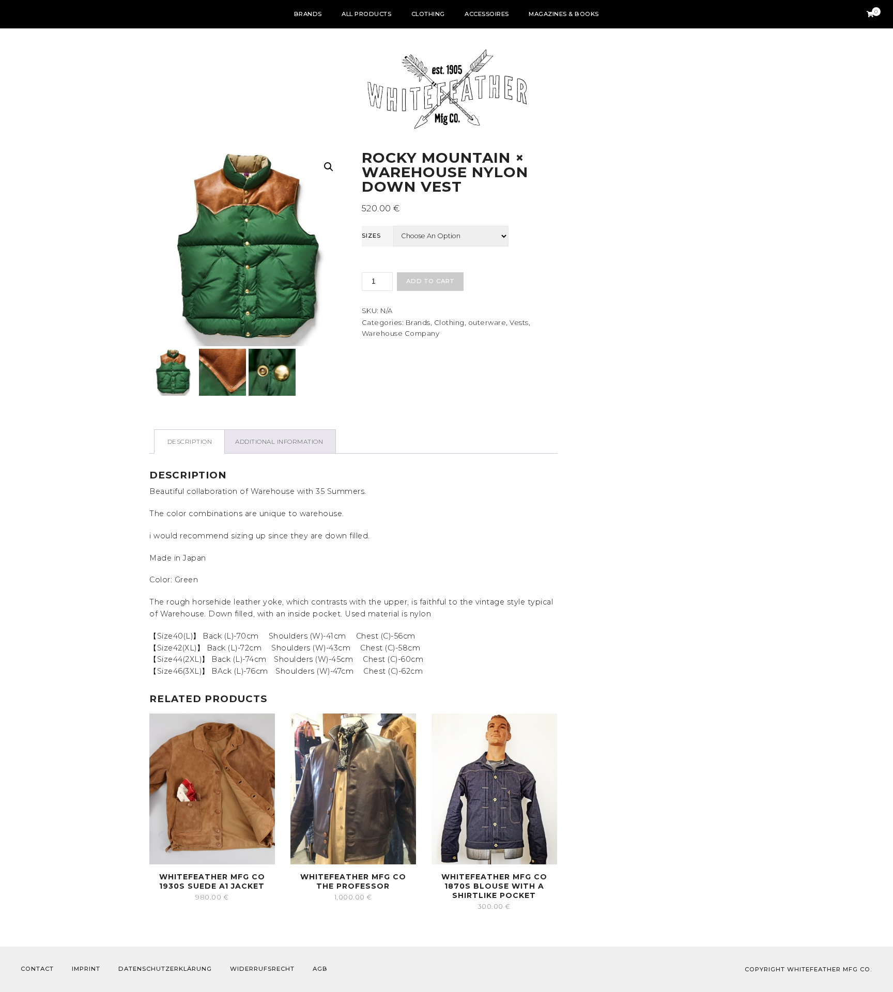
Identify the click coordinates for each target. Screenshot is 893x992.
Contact (37, 968)
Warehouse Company (401, 333)
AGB (320, 968)
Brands (308, 14)
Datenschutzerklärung (165, 968)
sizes (371, 235)
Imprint (86, 968)
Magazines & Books (564, 14)
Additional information (279, 441)
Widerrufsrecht (262, 968)
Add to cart (430, 281)
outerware (487, 322)
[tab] (189, 441)
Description (189, 441)
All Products (366, 14)
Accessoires (487, 14)
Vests (519, 322)
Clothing (428, 14)
